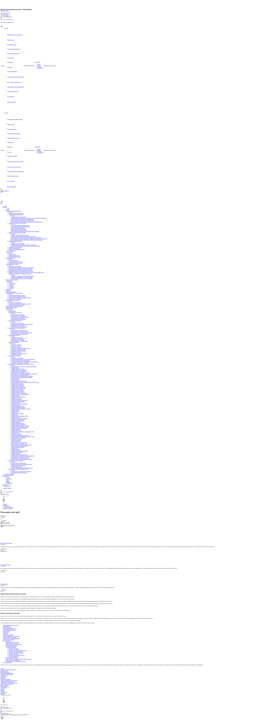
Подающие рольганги (14, 656)
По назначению (10, 96)
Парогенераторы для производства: (19, 330)
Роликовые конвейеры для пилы (16, 653)
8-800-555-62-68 (5, 11)
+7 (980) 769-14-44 (5, 13)
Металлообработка (11, 102)
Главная (2, 65)
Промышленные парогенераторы (14, 34)
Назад (8, 208)
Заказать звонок (52, 65)
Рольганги (9, 67)
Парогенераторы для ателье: (17, 323)
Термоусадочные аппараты (13, 53)
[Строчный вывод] (1, 526)
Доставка (39, 66)
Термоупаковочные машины (13, 49)
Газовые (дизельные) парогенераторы (19, 235)
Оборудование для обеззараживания (15, 87)
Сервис (38, 64)
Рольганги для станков (14, 649)
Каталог (6, 28)
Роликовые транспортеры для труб (16, 655)
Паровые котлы (10, 40)
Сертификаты (40, 68)
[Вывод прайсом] (2, 526)
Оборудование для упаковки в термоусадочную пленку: (24, 366)
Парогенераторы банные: (17, 337)
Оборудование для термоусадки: (18, 463)
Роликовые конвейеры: (16, 344)
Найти (2, 717)
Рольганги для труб (13, 648)
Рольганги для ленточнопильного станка (18, 650)
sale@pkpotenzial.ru (5, 15)
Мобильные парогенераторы (17, 243)
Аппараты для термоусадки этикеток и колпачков (22, 276)
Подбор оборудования (29, 65)
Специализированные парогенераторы (20, 225)
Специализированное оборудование (15, 77)
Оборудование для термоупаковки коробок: (21, 471)
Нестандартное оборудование (14, 82)
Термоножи (10, 62)
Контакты (46, 65)
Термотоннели (10, 57)
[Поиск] (2, 26)
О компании (3, 687)
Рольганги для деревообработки (16, 651)
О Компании (37, 62)
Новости (39, 65)
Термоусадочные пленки (13, 91)
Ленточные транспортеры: (17, 358)
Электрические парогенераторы (18, 217)
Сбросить (8, 522)
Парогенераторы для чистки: (17, 314)
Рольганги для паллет (13, 654)
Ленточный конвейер (12, 71)
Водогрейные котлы (12, 44)
